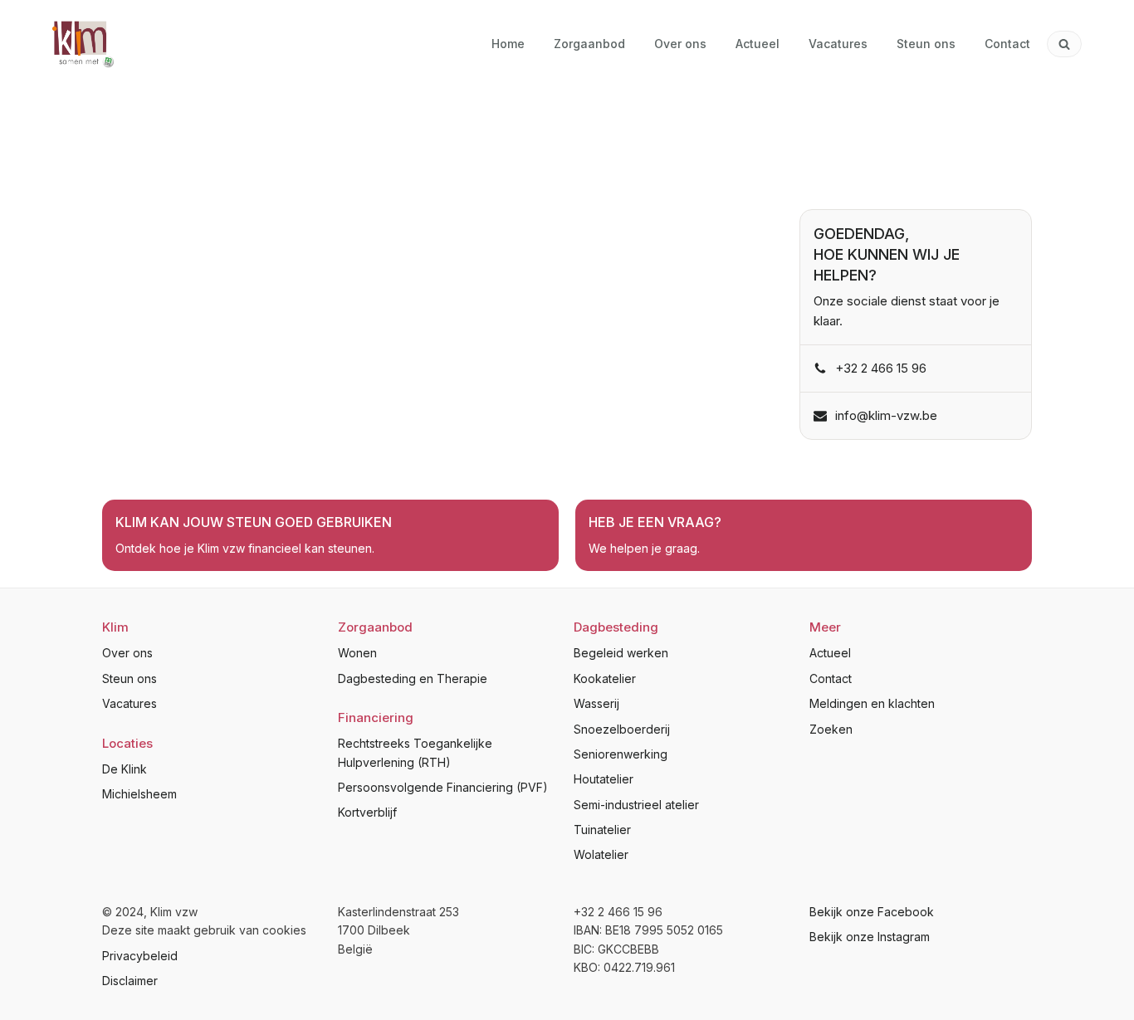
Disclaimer (130, 981)
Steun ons (129, 678)
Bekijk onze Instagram (869, 937)
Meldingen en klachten (872, 703)
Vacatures (129, 703)
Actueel (830, 653)
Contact (830, 678)
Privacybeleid (140, 956)
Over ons (127, 653)
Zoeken (831, 729)
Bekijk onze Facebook (871, 912)
